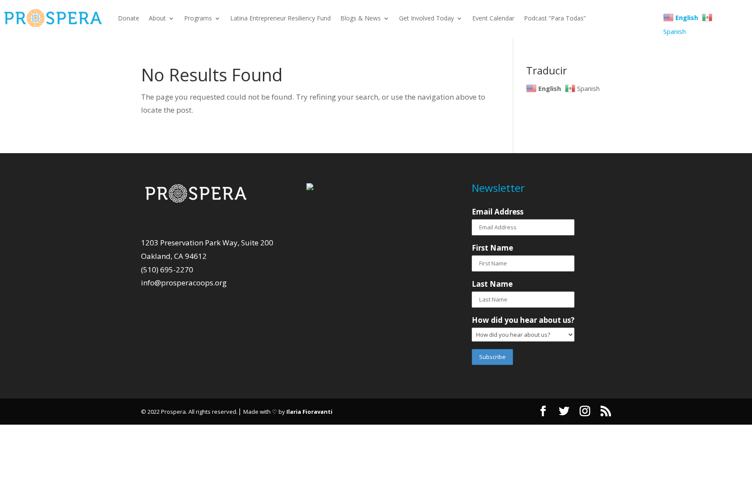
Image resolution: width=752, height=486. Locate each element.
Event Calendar (493, 18)
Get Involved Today (426, 18)
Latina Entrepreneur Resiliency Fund (280, 18)
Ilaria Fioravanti (309, 412)
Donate (128, 18)
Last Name (492, 284)
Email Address (498, 212)
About (157, 18)
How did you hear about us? (523, 320)
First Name (492, 248)
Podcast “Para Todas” (555, 18)
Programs (198, 18)
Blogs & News (360, 18)
